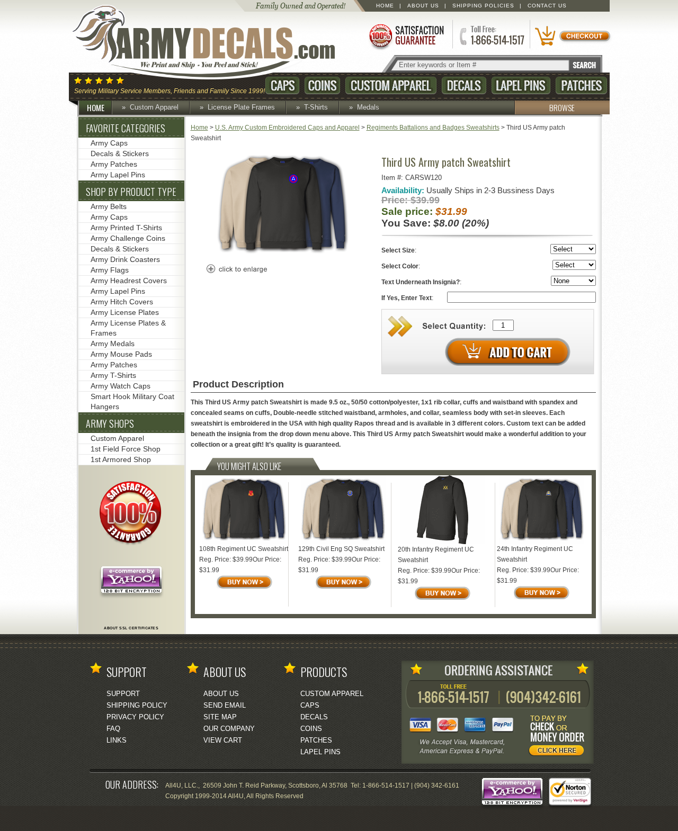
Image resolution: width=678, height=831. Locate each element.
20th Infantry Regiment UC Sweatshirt (436, 555)
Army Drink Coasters (125, 259)
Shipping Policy (136, 705)
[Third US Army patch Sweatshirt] (283, 252)
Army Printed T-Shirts (126, 227)
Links (116, 740)
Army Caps (109, 143)
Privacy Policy (135, 717)
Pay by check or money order (559, 737)
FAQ (113, 729)
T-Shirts (316, 107)
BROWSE (562, 107)
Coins (322, 85)
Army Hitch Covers (122, 301)
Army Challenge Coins (128, 238)
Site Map (220, 717)
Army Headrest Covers (129, 280)
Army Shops (110, 423)
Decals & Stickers (120, 153)
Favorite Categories (125, 128)
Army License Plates (125, 312)
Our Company (229, 729)
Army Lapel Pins (118, 174)
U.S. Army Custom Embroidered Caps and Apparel (287, 127)
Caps (282, 85)
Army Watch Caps (120, 386)
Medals (368, 107)
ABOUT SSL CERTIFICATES (131, 628)
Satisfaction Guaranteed (405, 35)
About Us (423, 5)
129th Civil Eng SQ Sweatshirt (341, 549)
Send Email (224, 705)
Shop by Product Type (131, 191)
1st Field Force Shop (125, 449)
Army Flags (110, 270)
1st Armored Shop (121, 459)
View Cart (222, 740)
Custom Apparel (390, 85)
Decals (464, 85)
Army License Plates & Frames (128, 328)
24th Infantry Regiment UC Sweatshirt (535, 554)
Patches (581, 85)
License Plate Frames (241, 107)
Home (385, 5)
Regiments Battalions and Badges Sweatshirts (433, 127)
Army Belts (109, 206)
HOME (95, 107)
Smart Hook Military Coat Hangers (132, 401)
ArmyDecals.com (214, 42)
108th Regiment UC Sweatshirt (243, 549)
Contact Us (547, 5)
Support (123, 694)
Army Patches (114, 164)
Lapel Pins (521, 85)
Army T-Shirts (113, 375)
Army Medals (113, 343)
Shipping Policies (483, 5)
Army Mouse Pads (121, 354)
